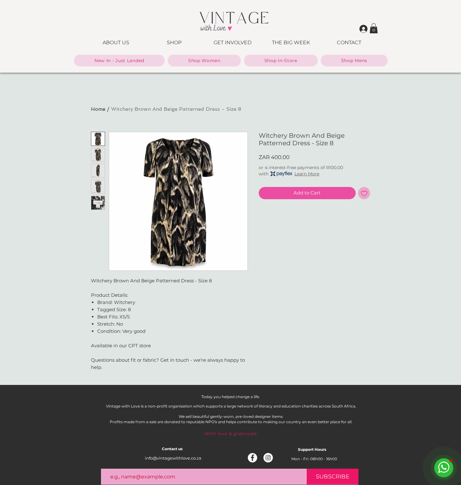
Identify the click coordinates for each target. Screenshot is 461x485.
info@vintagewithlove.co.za (173, 458)
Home (98, 109)
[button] (373, 28)
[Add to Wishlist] (364, 193)
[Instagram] (268, 457)
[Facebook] (252, 457)
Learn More (306, 174)
